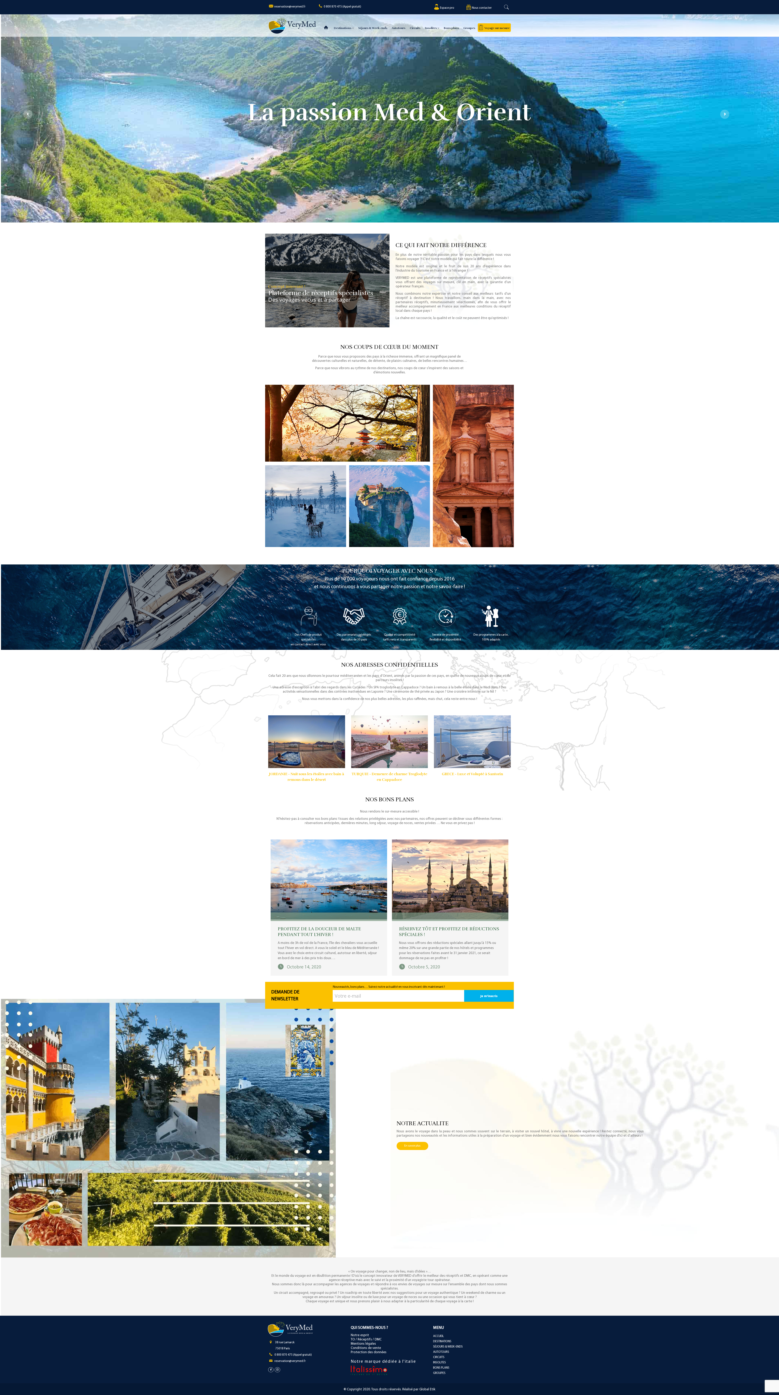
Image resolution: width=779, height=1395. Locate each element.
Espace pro (447, 8)
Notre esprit (360, 1335)
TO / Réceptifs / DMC (366, 1339)
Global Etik (427, 1389)
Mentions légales (363, 1344)
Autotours (398, 28)
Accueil (438, 1336)
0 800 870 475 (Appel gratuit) (342, 6)
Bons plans (451, 28)
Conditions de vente (366, 1348)
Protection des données (368, 1352)
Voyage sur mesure (497, 28)
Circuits (415, 28)
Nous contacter (482, 8)
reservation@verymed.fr (290, 6)
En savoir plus (412, 1145)
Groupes (469, 28)
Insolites (431, 28)
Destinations (343, 28)
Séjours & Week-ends (372, 28)
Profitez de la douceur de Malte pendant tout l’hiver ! (319, 931)
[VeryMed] (292, 25)
